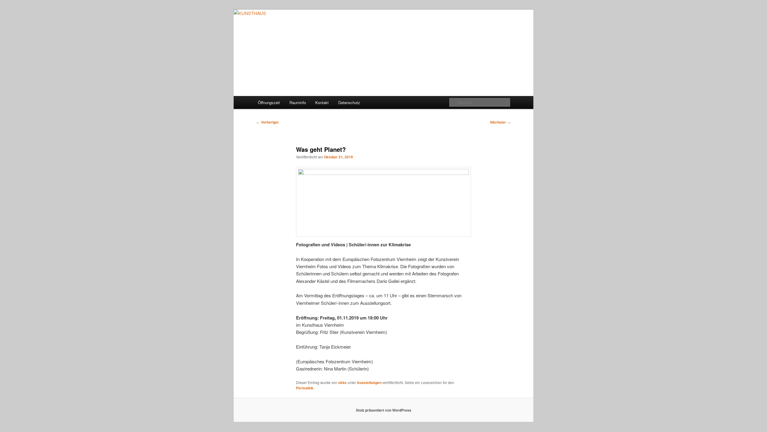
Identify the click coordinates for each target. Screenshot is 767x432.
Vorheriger (267, 122)
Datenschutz (349, 102)
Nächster (500, 122)
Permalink (304, 388)
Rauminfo (297, 102)
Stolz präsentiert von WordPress (383, 410)
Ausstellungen (369, 382)
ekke (342, 382)
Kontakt (322, 102)
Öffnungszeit (269, 102)
